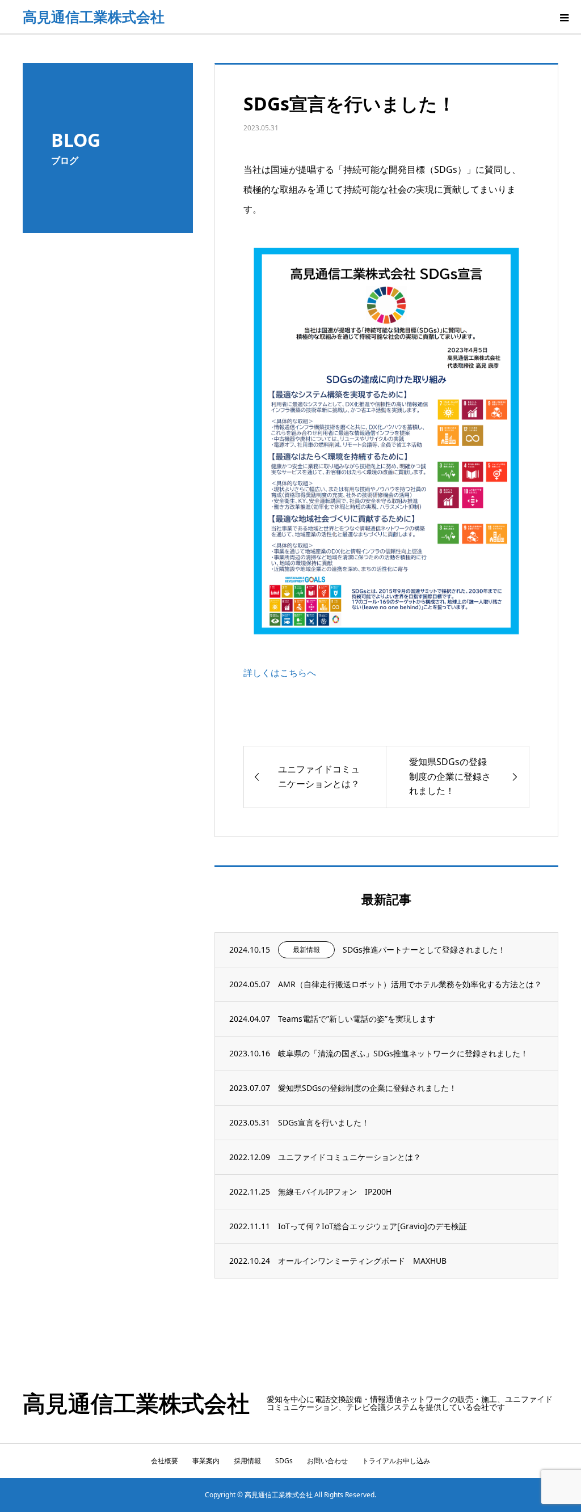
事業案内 (206, 1461)
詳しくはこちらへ (279, 672)
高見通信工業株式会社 (94, 16)
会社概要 (164, 1461)
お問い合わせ (327, 1461)
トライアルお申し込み (396, 1461)
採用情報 (247, 1461)
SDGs (284, 1461)
